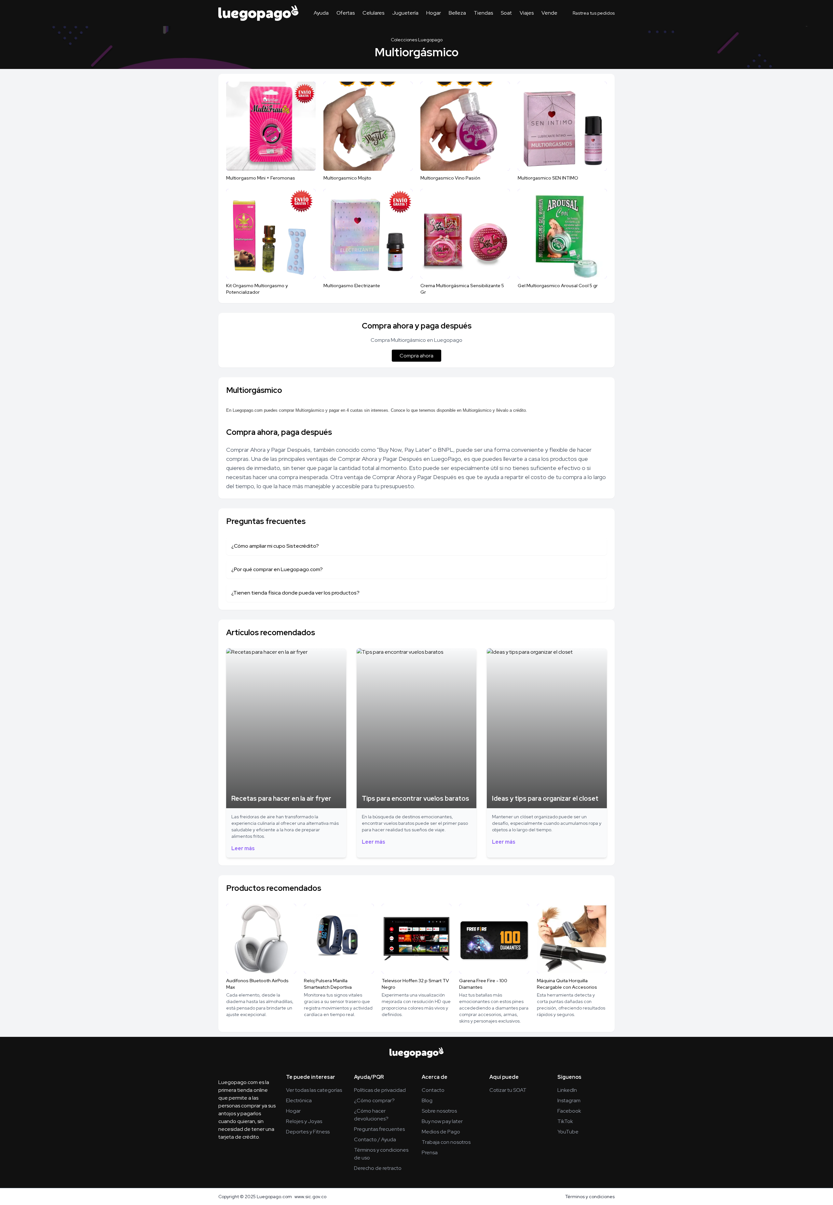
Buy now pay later (442, 1121)
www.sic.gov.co (310, 1196)
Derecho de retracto (378, 1168)
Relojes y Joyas (304, 1121)
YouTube (568, 1131)
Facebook (569, 1110)
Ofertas (345, 12)
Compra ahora (416, 355)
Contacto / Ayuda (375, 1139)
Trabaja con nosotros (446, 1142)
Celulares (373, 12)
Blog (427, 1100)
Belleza (457, 12)
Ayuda (321, 12)
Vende (549, 12)
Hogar (433, 12)
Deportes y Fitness (308, 1131)
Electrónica (299, 1100)
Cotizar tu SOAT (507, 1090)
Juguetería (405, 12)
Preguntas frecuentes (379, 1129)
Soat (506, 12)
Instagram (568, 1100)
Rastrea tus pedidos (594, 13)
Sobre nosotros (439, 1110)
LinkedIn (567, 1090)
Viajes (527, 12)
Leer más (243, 848)
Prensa (430, 1152)
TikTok (565, 1121)
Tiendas (483, 12)
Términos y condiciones (590, 1196)
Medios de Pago (441, 1131)
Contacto (433, 1090)
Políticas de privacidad (380, 1090)
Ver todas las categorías (314, 1090)
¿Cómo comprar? (374, 1100)
